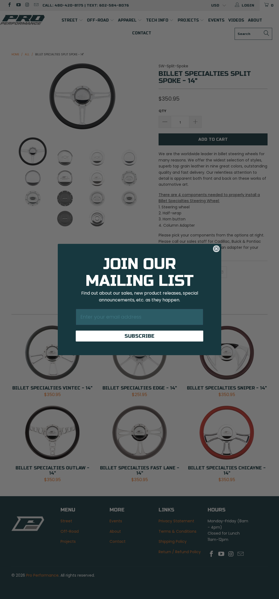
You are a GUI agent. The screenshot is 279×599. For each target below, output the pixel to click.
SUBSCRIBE (139, 336)
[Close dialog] (216, 248)
